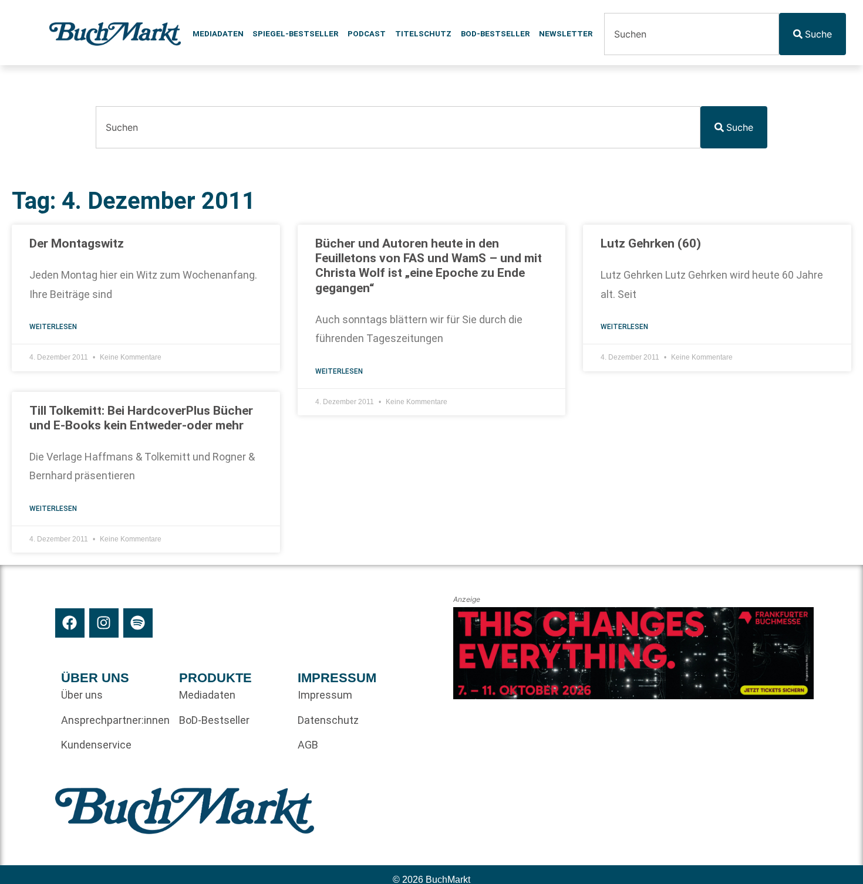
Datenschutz (328, 720)
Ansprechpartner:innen (114, 720)
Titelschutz (423, 33)
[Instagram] (104, 623)
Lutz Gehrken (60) (651, 243)
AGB (308, 745)
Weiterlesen (53, 327)
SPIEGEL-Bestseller (295, 33)
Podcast (367, 33)
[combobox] (691, 34)
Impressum (325, 695)
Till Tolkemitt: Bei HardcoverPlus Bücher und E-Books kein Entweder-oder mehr (141, 418)
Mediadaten (218, 33)
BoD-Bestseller (495, 33)
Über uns (82, 695)
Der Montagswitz (76, 243)
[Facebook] (70, 623)
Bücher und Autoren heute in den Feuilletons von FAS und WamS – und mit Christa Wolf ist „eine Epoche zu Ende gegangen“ (428, 265)
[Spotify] (138, 623)
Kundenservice (96, 745)
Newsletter (565, 33)
